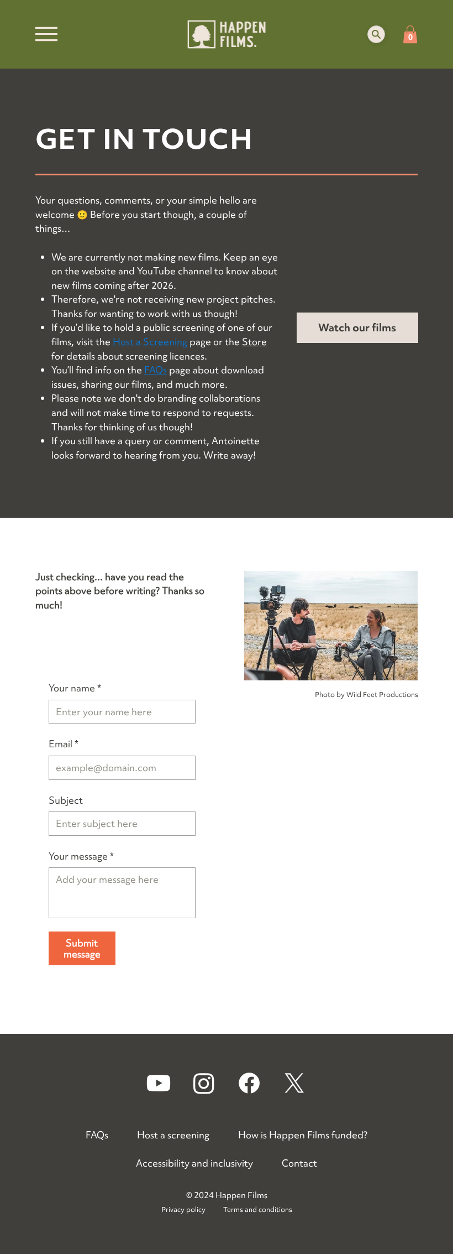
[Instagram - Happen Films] (204, 1083)
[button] (376, 34)
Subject (66, 800)
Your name (75, 687)
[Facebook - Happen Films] (249, 1083)
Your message (81, 856)
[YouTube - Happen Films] (158, 1083)
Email (63, 743)
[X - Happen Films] (294, 1083)
